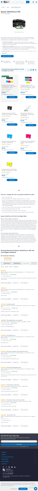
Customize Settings (13, 488)
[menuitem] (31, 69)
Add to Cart (12, 97)
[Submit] (28, 2)
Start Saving (19, 444)
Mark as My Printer (8, 56)
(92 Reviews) (7, 13)
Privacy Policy (23, 446)
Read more (4, 53)
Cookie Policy (17, 484)
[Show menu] (1, 2)
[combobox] (20, 2)
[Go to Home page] (7, 2)
